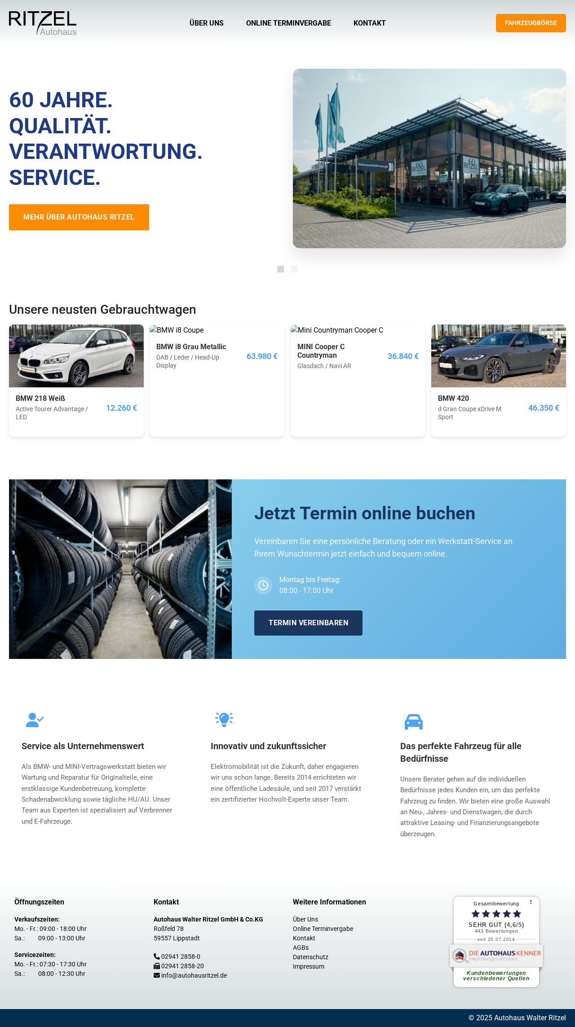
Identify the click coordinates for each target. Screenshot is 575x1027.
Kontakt (370, 23)
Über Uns (207, 23)
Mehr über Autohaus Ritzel (79, 217)
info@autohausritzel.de (194, 975)
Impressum (308, 966)
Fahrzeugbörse (531, 22)
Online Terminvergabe (288, 23)
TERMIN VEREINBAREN (308, 623)
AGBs (301, 947)
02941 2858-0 (180, 956)
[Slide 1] (280, 269)
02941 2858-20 (182, 966)
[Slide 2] (294, 269)
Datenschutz (310, 957)
